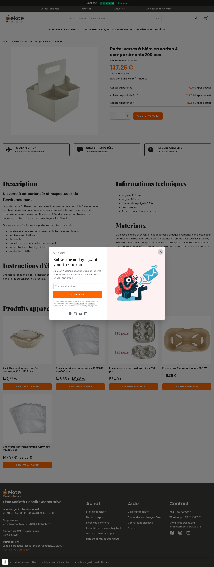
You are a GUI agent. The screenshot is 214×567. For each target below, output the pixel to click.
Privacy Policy (79, 303)
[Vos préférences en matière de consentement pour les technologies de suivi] (5, 562)
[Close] (160, 252)
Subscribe (78, 294)
